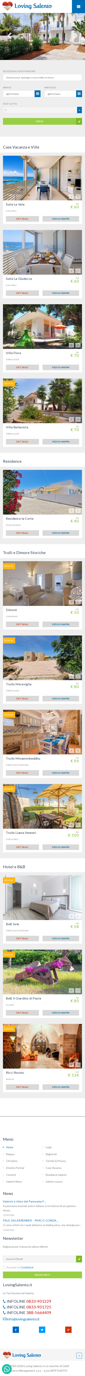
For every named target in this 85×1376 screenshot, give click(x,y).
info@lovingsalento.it (23, 1319)
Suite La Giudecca (19, 278)
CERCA (39, 121)
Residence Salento (56, 1174)
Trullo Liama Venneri (21, 832)
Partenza (50, 87)
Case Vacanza (53, 1167)
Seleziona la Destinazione (19, 71)
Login (49, 1147)
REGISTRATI (42, 1274)
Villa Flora (13, 353)
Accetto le (20, 1267)
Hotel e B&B (14, 866)
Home (9, 1147)
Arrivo (7, 87)
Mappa (10, 1154)
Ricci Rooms (15, 1072)
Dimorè (11, 610)
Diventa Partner (15, 1167)
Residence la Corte (20, 518)
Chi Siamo (12, 1161)
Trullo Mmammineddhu (23, 758)
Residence (12, 461)
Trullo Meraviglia (19, 684)
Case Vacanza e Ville (21, 147)
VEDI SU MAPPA (61, 218)
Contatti (11, 1174)
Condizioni (27, 1267)
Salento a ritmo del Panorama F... (24, 1201)
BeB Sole (12, 924)
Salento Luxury (54, 1181)
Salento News (14, 1181)
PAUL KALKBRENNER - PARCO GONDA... (31, 1220)
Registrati (51, 1154)
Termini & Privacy (56, 1161)
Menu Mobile (78, 6)
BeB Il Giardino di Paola (23, 998)
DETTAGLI (22, 218)
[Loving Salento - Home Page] (28, 6)
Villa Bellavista (17, 427)
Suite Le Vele (15, 204)
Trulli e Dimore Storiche (24, 552)
